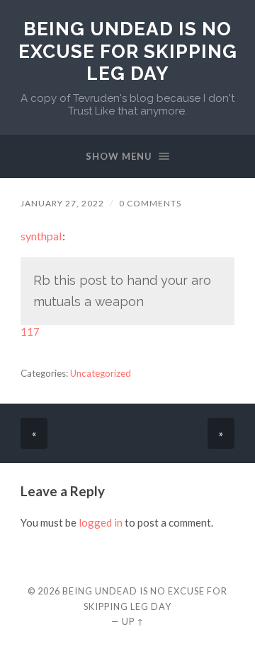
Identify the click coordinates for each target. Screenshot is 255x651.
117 (30, 331)
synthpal (41, 235)
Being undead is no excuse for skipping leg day (127, 51)
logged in (101, 522)
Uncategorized (100, 373)
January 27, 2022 (62, 203)
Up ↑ (133, 621)
